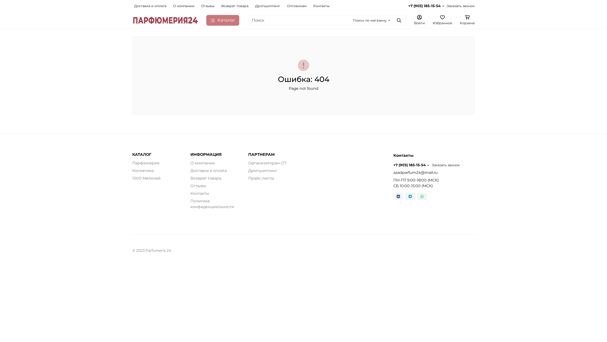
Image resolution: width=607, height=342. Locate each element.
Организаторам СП (267, 163)
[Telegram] (410, 196)
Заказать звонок (461, 6)
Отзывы (208, 6)
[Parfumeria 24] (165, 20)
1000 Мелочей (146, 178)
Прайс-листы (261, 178)
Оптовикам (297, 6)
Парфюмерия (146, 163)
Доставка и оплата (150, 6)
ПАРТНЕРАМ (261, 155)
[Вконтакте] (398, 196)
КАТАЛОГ (141, 155)
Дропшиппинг (267, 6)
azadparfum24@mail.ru (415, 172)
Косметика (143, 170)
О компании (183, 6)
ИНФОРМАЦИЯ (206, 155)
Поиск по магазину (369, 20)
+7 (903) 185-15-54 (424, 6)
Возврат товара (234, 6)
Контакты (321, 6)
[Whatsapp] (422, 196)
